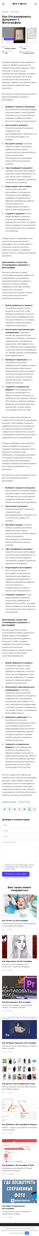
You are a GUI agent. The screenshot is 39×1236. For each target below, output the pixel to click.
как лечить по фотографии (15, 921)
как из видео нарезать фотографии (19, 1043)
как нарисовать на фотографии (17, 961)
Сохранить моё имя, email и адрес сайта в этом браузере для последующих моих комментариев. (19, 867)
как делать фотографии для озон (18, 1084)
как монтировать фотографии (16, 1002)
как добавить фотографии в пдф (18, 1165)
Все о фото (20, 3)
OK (27, 1233)
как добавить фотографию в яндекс (19, 1124)
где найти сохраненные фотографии (13, 1207)
